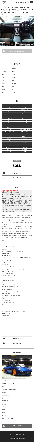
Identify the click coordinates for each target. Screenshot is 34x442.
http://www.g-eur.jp (7, 419)
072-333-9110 (28, 2)
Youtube (26, 2)
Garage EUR (4, 2)
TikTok (16, 2)
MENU (31, 2)
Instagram (23, 2)
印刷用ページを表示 (17, 426)
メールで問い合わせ (17, 174)
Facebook (18, 2)
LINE (21, 2)
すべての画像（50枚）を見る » (17, 52)
